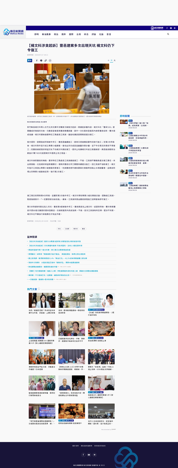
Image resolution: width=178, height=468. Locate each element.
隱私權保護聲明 (86, 446)
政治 (56, 34)
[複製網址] (45, 60)
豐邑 (83, 229)
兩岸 (63, 34)
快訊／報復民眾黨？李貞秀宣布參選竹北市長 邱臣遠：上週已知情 (42, 311)
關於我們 (75, 446)
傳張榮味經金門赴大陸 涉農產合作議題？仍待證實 (42, 368)
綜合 (86, 34)
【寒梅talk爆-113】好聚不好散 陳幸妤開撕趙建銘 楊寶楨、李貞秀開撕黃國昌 (71, 368)
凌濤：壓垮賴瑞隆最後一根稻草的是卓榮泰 (71, 311)
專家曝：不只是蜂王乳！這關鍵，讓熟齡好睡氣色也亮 (48, 275)
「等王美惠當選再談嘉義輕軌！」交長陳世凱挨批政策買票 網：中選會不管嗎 (42, 422)
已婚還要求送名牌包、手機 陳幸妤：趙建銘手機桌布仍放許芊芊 (71, 339)
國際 (71, 34)
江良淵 (67, 229)
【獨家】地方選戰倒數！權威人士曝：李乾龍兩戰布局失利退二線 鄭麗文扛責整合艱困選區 (63, 271)
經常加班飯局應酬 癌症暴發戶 (70, 423)
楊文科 (75, 229)
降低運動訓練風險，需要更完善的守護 (42, 266)
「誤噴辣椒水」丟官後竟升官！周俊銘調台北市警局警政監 (71, 394)
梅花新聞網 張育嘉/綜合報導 (37, 122)
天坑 (59, 229)
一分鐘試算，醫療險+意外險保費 (40, 279)
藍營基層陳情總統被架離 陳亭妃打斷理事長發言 (42, 394)
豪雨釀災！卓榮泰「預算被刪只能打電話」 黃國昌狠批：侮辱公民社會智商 (56, 254)
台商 (79, 34)
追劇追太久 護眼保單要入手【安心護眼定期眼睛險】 (100, 396)
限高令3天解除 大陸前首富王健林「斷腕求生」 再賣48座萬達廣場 (53, 262)
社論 (101, 34)
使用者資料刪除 (100, 446)
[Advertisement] (89, 13)
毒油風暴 (46, 34)
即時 (36, 34)
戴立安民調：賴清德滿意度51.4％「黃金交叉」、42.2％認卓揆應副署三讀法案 (57, 258)
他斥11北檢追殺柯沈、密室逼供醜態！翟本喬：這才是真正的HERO (100, 422)
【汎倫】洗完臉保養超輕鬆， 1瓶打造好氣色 (101, 313)
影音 (109, 34)
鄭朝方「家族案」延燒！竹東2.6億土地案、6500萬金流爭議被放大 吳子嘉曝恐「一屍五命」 (101, 368)
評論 (94, 34)
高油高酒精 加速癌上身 (97, 340)
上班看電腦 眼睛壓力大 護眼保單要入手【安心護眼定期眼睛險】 (41, 341)
